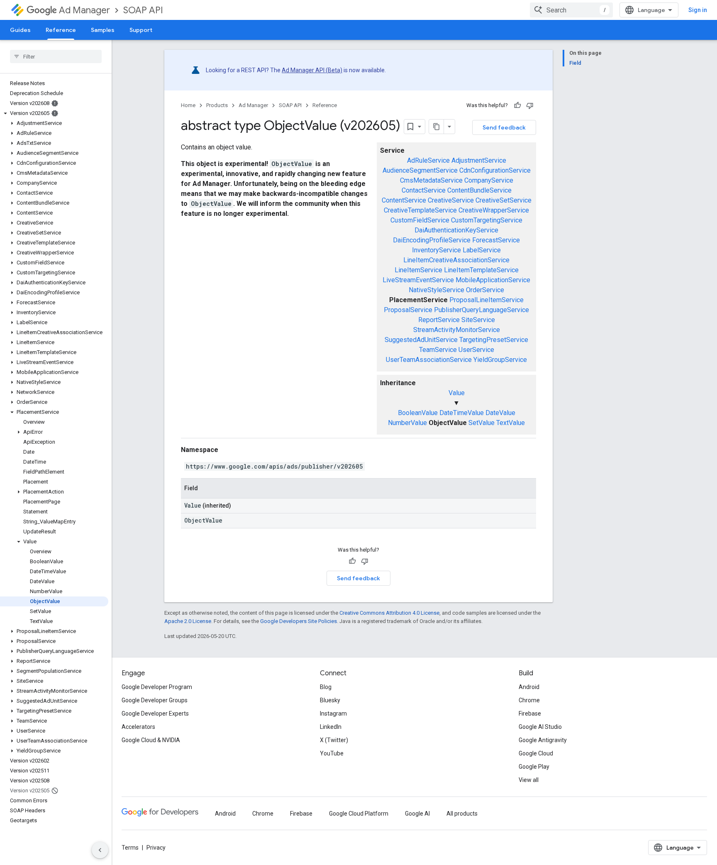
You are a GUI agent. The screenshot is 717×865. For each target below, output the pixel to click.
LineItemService (418, 270)
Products (217, 105)
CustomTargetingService (486, 220)
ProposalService (408, 310)
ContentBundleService (479, 190)
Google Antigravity (543, 740)
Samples (103, 30)
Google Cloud (536, 753)
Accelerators (138, 726)
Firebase (530, 713)
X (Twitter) (334, 740)
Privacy (156, 847)
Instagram (333, 713)
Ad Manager (84, 10)
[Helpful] (517, 105)
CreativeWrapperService (493, 210)
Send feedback (504, 127)
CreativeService (451, 200)
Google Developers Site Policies (298, 621)
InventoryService (436, 250)
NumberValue (407, 423)
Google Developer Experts (155, 713)
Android (529, 687)
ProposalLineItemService (486, 300)
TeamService (438, 350)
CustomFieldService (419, 220)
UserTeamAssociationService (429, 360)
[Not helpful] (530, 105)
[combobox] (571, 9)
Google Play (534, 766)
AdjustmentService (478, 160)
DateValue (500, 413)
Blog (326, 687)
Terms (130, 847)
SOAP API (143, 10)
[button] (54, 113)
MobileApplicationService (493, 280)
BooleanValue (418, 413)
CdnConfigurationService (495, 170)
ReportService (439, 320)
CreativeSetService (504, 200)
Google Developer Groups (155, 700)
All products (462, 813)
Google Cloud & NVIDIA (151, 740)
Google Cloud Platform (358, 813)
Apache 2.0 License (187, 621)
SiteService (478, 320)
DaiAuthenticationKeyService (456, 230)
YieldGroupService (500, 360)
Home (188, 105)
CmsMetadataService (431, 180)
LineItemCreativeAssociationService (456, 260)
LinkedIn (330, 726)
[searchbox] (56, 56)
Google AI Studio (540, 726)
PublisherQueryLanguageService (481, 310)
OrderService (485, 290)
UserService (476, 350)
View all (529, 780)
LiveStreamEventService (418, 280)
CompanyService (488, 180)
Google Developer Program (157, 687)
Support (140, 30)
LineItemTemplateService (481, 270)
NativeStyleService (436, 290)
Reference (61, 30)
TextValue (510, 423)
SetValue (481, 423)
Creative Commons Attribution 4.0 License (389, 613)
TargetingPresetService (493, 340)
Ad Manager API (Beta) (312, 70)
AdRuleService (428, 160)
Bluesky (330, 700)
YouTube (332, 753)
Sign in (697, 10)
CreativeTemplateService (420, 210)
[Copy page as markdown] (436, 127)
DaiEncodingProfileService (432, 240)
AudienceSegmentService (420, 170)
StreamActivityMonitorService (456, 330)
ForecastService (496, 240)
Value (457, 393)
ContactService (424, 190)
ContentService (404, 200)
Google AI (417, 813)
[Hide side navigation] (100, 850)
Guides (20, 30)
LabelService (482, 250)
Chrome (529, 700)
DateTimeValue (461, 413)
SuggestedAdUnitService (421, 340)
